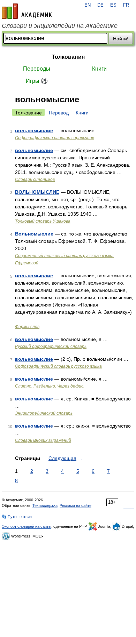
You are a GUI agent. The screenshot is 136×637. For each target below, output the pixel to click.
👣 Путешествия (17, 517)
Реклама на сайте (75, 505)
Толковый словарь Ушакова (42, 221)
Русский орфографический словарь (50, 346)
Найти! (120, 38)
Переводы (36, 69)
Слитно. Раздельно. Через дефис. (49, 386)
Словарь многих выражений (43, 440)
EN (87, 5)
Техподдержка (45, 505)
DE (100, 5)
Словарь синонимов (35, 179)
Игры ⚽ (37, 81)
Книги (99, 69)
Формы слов (27, 326)
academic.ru (27, 11)
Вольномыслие (34, 234)
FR (126, 5)
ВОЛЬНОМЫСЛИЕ (37, 192)
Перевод (59, 113)
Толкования (68, 57)
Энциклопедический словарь (44, 413)
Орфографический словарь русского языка (58, 366)
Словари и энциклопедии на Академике (60, 25)
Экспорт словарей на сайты (26, 526)
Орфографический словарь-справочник (54, 137)
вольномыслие (34, 130)
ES (113, 5)
